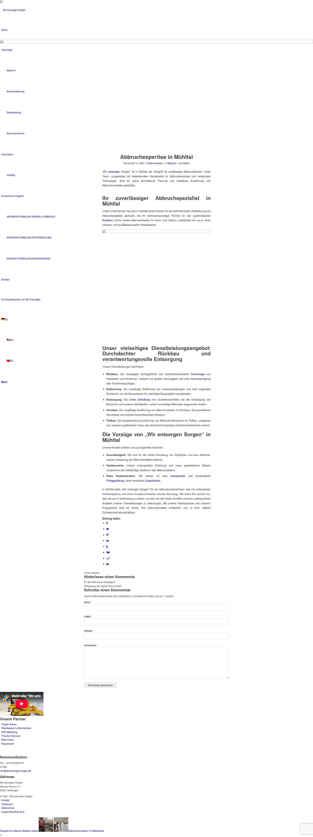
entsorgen (114, 171)
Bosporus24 (7, 743)
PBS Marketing (9, 732)
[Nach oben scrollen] (0, 835)
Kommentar (91, 645)
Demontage (198, 374)
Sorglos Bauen (9, 724)
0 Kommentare (154, 163)
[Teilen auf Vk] (108, 552)
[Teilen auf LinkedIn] (107, 540)
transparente (177, 476)
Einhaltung (144, 399)
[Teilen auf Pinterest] (107, 534)
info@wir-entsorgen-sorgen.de (15, 770)
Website (88, 630)
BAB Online (7, 739)
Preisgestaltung (115, 480)
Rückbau (107, 220)
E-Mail (88, 616)
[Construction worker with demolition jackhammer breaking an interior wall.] (156, 94)
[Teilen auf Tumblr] (107, 546)
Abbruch (171, 163)
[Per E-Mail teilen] (107, 564)
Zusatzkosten (152, 480)
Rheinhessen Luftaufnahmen (16, 728)
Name (88, 602)
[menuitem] (157, 800)
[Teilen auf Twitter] (107, 529)
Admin (186, 163)
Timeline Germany (10, 735)
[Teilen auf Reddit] (108, 558)
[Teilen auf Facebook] (107, 523)
